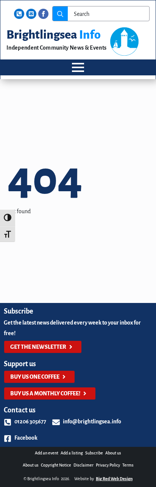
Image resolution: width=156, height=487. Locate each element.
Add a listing (72, 453)
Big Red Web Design (114, 478)
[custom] (19, 14)
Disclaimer (83, 465)
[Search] (60, 14)
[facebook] (43, 14)
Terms (128, 465)
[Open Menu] (78, 67)
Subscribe (94, 453)
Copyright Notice (56, 465)
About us (113, 453)
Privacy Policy (108, 465)
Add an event (46, 453)
